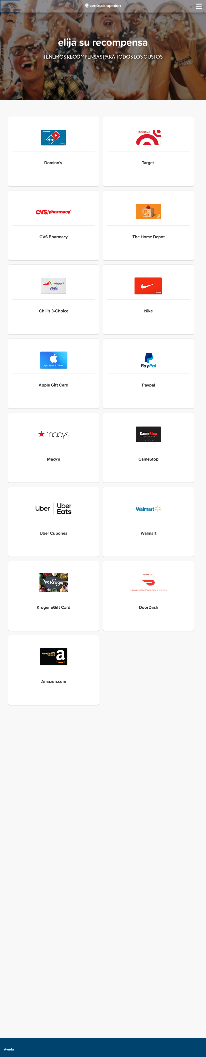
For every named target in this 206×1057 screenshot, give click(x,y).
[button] (53, 151)
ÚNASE (10, 6)
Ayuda (9, 1049)
